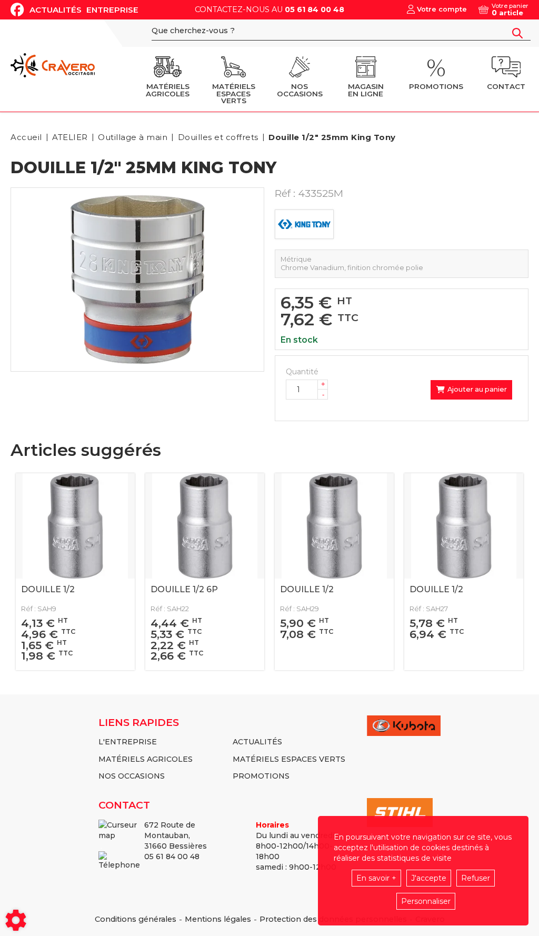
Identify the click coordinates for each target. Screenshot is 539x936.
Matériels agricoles (145, 759)
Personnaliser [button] (426, 901)
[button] (330, 137)
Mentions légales (218, 919)
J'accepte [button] (428, 878)
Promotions (261, 776)
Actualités (55, 10)
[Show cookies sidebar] (15, 920)
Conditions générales (135, 919)
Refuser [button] (475, 878)
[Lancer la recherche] (517, 33)
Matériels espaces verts (289, 759)
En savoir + (376, 878)
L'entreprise (127, 741)
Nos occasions (131, 776)
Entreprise (112, 10)
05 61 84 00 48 (314, 9)
